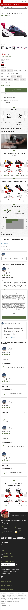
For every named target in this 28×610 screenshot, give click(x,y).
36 (2, 70)
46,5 (22, 79)
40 (12, 73)
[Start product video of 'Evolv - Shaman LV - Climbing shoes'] (2, 48)
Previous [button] (2, 116)
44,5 (3, 79)
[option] (14, 30)
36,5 (9, 70)
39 (2, 73)
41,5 (22, 73)
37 (15, 70)
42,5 (7, 76)
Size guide (8, 82)
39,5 (7, 73)
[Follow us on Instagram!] (3, 578)
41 (17, 73)
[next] (25, 165)
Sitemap (4, 605)
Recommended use (7, 363)
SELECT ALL (14, 317)
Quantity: (2, 87)
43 (12, 76)
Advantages (5, 360)
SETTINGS (14, 313)
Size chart (3, 82)
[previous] (2, 165)
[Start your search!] (26, 7)
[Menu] (2, 7)
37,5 (20, 70)
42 (2, 76)
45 (9, 79)
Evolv (2, 13)
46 (15, 79)
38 (25, 70)
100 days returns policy (8, 99)
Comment (13, 337)
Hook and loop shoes (6, 10)
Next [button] (25, 116)
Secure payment (8, 531)
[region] (14, 305)
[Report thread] (9, 273)
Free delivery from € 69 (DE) (9, 97)
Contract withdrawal (7, 589)
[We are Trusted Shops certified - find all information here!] (16, 532)
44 (18, 76)
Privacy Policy (18, 309)
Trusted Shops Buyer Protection (10, 104)
